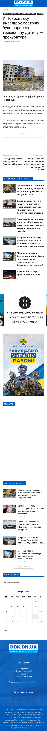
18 (12, 617)
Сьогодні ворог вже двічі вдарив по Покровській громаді (13, 161)
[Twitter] (23, 699)
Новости (40, 13)
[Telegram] (16, 699)
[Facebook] (9, 699)
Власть (5, 244)
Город (14, 13)
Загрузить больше (23, 566)
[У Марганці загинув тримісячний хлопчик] (9, 274)
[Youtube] (37, 699)
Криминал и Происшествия (26, 13)
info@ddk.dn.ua (31, 682)
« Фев (5, 630)
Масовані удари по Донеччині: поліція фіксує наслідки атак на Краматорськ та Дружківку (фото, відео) (30, 259)
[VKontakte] (30, 699)
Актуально (14, 10)
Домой (5, 10)
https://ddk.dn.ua (29, 728)
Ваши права (7, 225)
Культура (6, 192)
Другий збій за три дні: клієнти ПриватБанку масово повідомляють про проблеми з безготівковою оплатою (30, 207)
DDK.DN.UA (9, 717)
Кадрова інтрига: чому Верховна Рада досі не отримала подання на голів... (31, 540)
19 (17, 617)
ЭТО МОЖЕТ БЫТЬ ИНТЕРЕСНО (17, 179)
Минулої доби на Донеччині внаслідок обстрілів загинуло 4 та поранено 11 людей (34, 164)
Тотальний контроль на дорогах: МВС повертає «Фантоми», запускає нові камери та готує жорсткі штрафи (30, 225)
